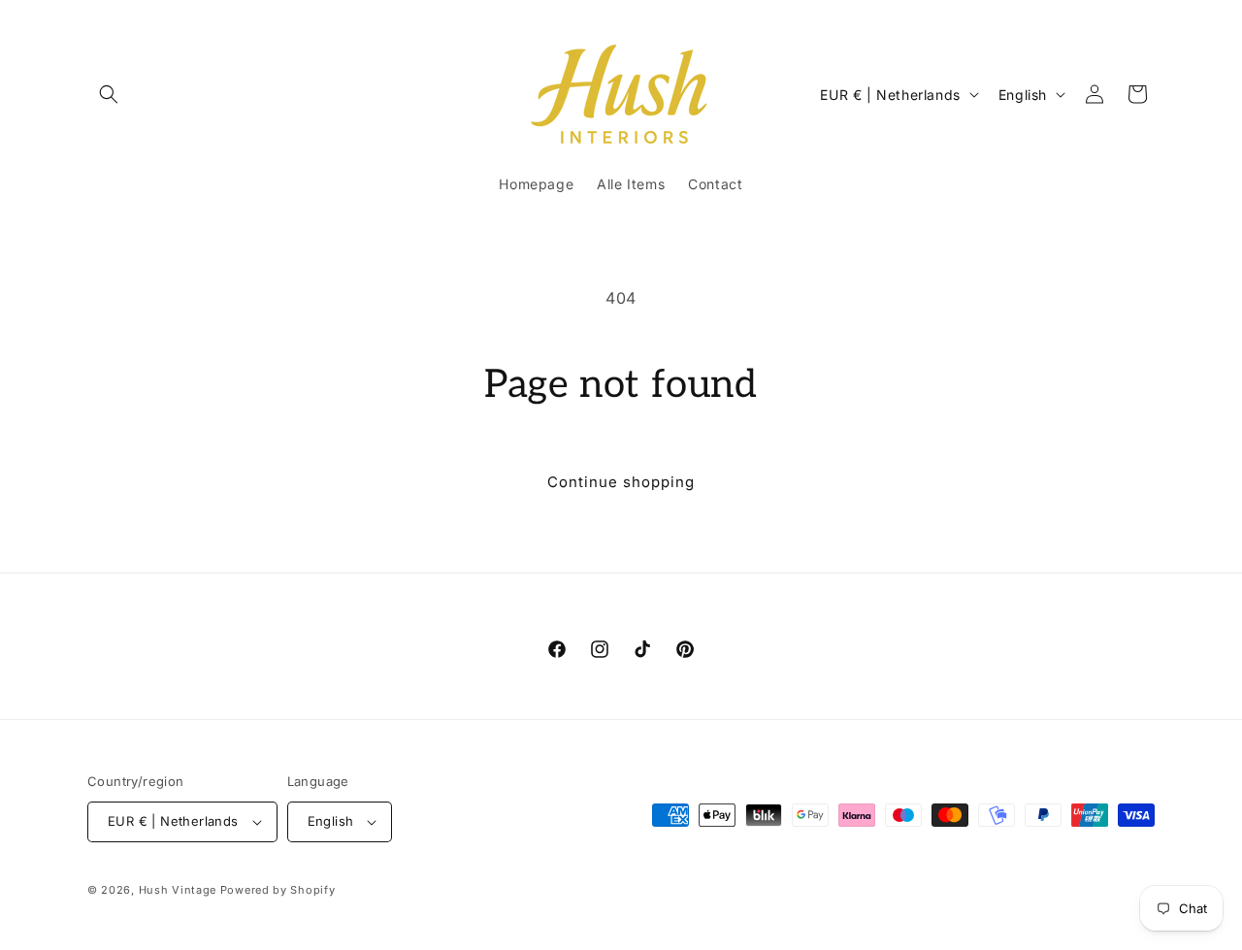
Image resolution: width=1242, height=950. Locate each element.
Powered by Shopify (278, 890)
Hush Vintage (177, 890)
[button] (108, 94)
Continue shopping (621, 482)
